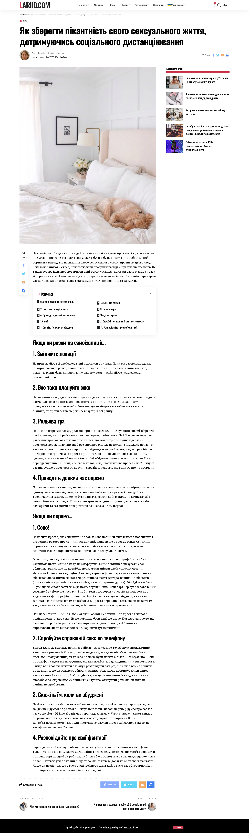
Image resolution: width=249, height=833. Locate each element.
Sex (25, 21)
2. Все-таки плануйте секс (54, 309)
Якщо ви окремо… (109, 315)
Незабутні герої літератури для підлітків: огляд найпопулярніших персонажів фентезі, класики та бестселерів (207, 130)
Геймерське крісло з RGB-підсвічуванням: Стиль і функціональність (199, 146)
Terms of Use (131, 827)
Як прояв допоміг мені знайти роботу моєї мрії (205, 112)
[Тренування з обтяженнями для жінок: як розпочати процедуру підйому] (174, 98)
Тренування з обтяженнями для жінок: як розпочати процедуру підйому (207, 96)
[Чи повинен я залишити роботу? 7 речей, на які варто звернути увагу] (174, 82)
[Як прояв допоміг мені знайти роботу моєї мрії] (174, 114)
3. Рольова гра (108, 309)
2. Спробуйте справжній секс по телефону (122, 321)
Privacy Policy (111, 827)
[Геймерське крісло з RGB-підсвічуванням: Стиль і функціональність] (174, 146)
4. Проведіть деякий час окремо (57, 315)
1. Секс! (44, 321)
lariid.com (34, 5)
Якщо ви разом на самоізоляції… (57, 301)
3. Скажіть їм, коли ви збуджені (57, 327)
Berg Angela (38, 53)
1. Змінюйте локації (110, 303)
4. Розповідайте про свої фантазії (119, 327)
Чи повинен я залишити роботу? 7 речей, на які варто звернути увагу (207, 80)
